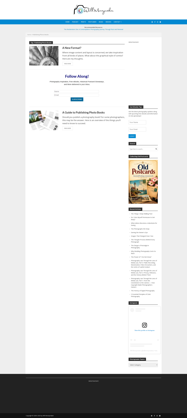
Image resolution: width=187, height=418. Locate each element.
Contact (117, 22)
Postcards (92, 22)
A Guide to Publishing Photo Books (83, 112)
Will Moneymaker (135, 350)
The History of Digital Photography (143, 291)
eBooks (108, 22)
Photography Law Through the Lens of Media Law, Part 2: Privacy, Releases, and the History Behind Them (144, 273)
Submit (132, 136)
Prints (83, 22)
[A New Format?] (43, 55)
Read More (67, 64)
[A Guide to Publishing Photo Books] (43, 120)
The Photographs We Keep (140, 229)
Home (67, 22)
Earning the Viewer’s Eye (139, 232)
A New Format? (71, 47)
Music (101, 22)
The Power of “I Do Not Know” (141, 257)
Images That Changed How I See (142, 236)
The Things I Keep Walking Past (141, 214)
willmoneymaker (148, 350)
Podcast (75, 22)
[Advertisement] (143, 72)
